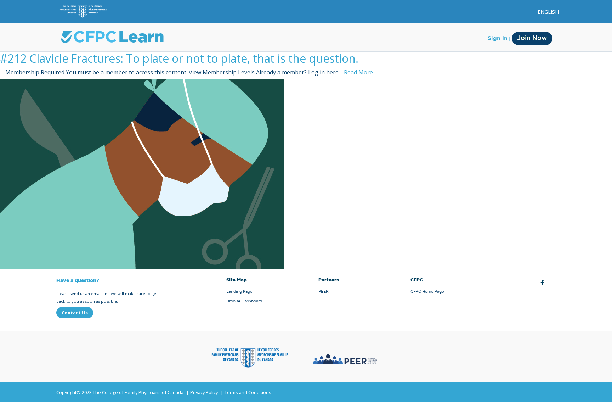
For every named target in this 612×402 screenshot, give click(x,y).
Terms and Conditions (248, 392)
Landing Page (239, 292)
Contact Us (75, 312)
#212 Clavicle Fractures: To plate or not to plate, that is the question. (179, 58)
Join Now (532, 38)
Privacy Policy (204, 392)
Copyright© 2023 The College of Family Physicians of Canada (119, 392)
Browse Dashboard (244, 301)
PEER (323, 292)
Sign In (498, 38)
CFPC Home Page (427, 292)
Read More (358, 72)
